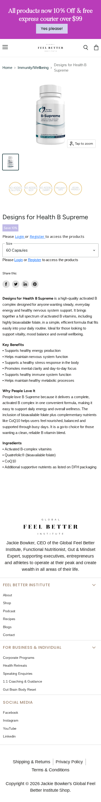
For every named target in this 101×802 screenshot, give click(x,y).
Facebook (10, 712)
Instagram (10, 720)
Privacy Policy (69, 761)
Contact (9, 635)
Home (7, 67)
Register (37, 236)
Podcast (9, 611)
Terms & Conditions (50, 769)
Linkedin (9, 736)
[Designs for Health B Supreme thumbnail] (10, 162)
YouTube (9, 728)
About (7, 595)
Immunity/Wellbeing (33, 67)
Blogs (7, 627)
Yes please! (52, 28)
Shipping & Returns (31, 761)
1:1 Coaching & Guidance (22, 681)
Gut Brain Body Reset (19, 689)
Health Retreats (15, 665)
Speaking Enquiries (17, 673)
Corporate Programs (18, 658)
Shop (7, 603)
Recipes (9, 619)
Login (20, 236)
